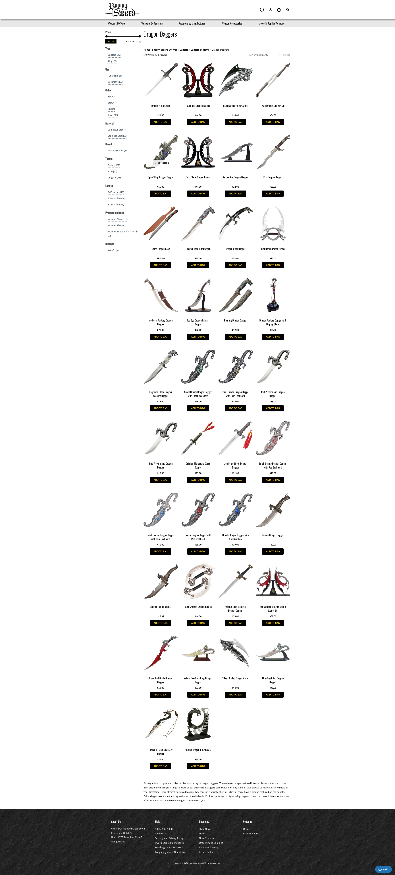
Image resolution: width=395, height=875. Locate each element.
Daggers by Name (200, 49)
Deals (202, 833)
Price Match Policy (208, 847)
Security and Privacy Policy (169, 838)
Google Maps (118, 841)
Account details (251, 833)
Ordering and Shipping (211, 842)
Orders (246, 828)
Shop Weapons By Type (164, 49)
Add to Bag (161, 121)
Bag (279, 10)
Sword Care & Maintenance (169, 842)
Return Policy (206, 852)
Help (262, 10)
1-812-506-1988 (164, 828)
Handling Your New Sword (169, 847)
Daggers (184, 49)
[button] (288, 10)
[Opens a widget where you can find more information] (383, 869)
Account (270, 10)
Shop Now (204, 828)
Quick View (161, 99)
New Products (206, 838)
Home (146, 49)
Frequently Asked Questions (170, 852)
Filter (111, 41)
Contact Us (160, 833)
